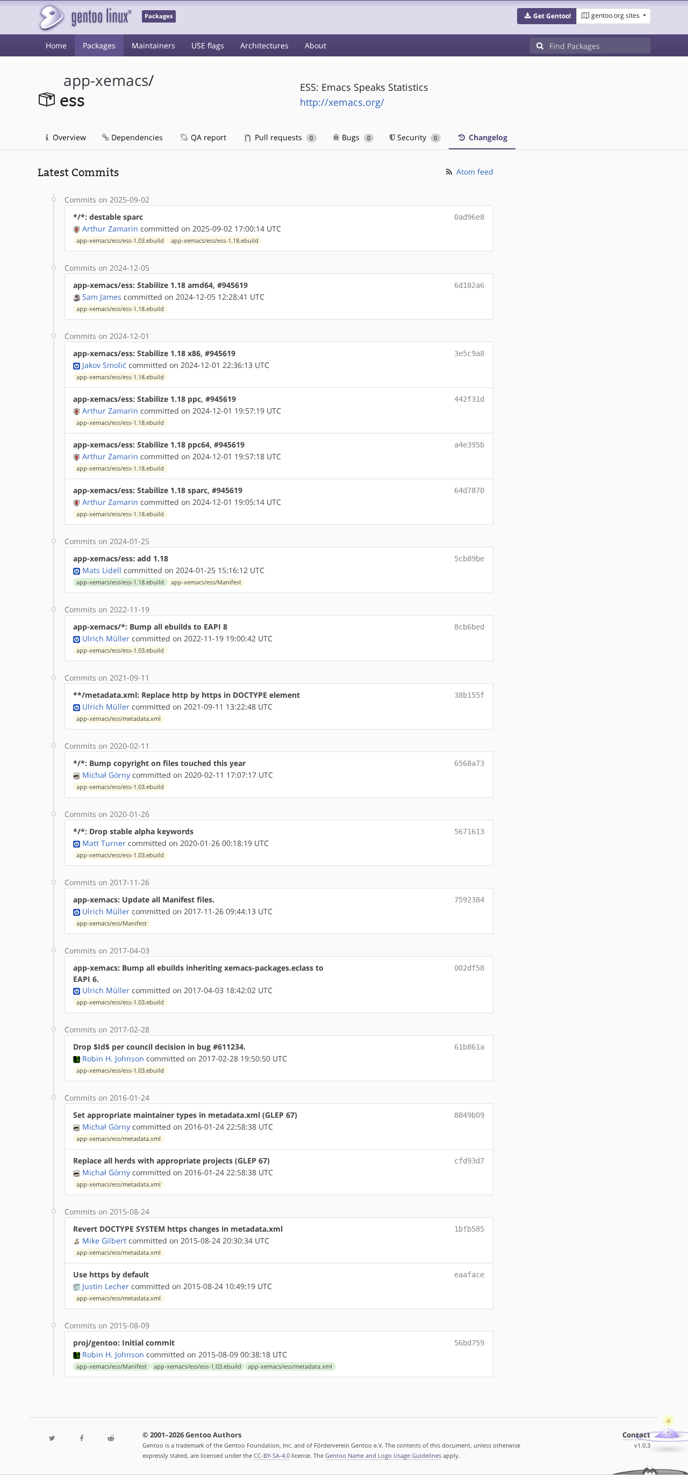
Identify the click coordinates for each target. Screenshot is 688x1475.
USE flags (207, 45)
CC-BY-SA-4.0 (272, 1455)
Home (56, 45)
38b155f (469, 695)
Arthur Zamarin (110, 228)
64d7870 (469, 490)
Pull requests (283, 137)
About (315, 45)
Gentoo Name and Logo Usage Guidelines (383, 1455)
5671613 (469, 831)
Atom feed (473, 172)
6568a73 (469, 763)
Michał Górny (106, 775)
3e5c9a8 (469, 353)
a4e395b (469, 444)
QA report (207, 137)
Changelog (487, 137)
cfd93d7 (469, 1160)
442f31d (469, 399)
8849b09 (469, 1115)
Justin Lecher (105, 1286)
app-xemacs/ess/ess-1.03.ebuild (120, 240)
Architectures (264, 45)
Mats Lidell (101, 570)
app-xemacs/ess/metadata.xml (118, 718)
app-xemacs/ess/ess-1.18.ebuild (215, 240)
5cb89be (469, 558)
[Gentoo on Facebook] (81, 1438)
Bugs (355, 137)
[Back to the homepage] (85, 17)
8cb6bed (469, 627)
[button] (547, 16)
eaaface (469, 1274)
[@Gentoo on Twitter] (52, 1438)
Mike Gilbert (104, 1240)
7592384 (469, 899)
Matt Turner (104, 843)
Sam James (101, 297)
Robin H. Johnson (113, 1058)
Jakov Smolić (104, 365)
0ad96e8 (469, 217)
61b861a (469, 1047)
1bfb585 (469, 1229)
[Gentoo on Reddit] (110, 1438)
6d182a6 (469, 285)
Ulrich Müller (106, 638)
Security (416, 137)
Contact (636, 1435)
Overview (68, 137)
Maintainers (153, 45)
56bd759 (469, 1343)
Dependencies (136, 137)
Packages (99, 45)
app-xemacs (105, 80)
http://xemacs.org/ (342, 102)
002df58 (469, 968)
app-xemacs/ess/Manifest (206, 582)
